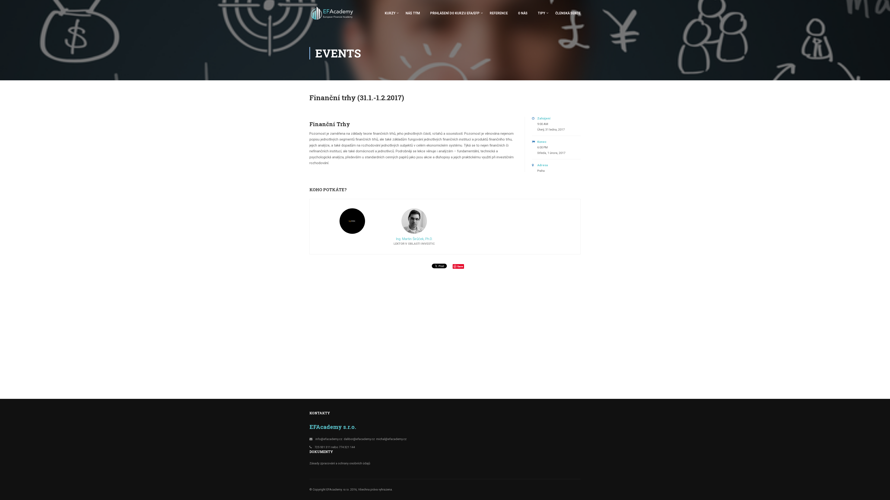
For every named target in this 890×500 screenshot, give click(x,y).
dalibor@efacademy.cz (359, 439)
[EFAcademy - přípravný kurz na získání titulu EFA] (332, 15)
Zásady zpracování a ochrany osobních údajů (339, 463)
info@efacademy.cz (328, 439)
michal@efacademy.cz (391, 439)
